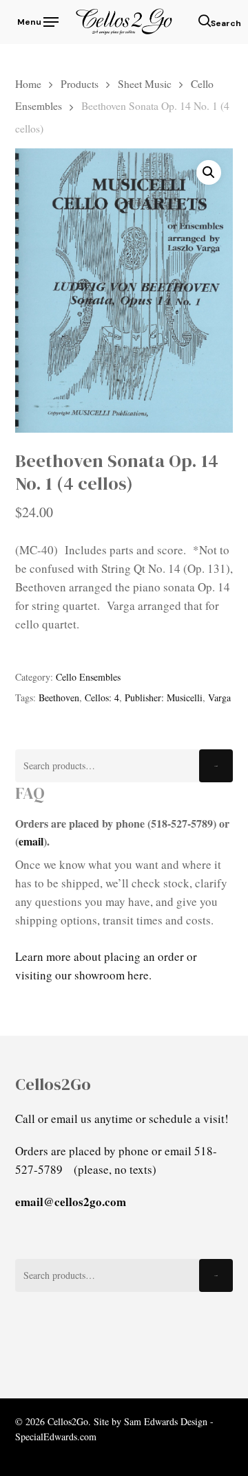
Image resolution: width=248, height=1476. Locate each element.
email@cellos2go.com (70, 1201)
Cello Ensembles (88, 676)
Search (216, 766)
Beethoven (59, 697)
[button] (37, 20)
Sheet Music (145, 83)
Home (28, 83)
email (31, 841)
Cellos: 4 (102, 697)
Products (80, 83)
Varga (219, 697)
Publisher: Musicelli (164, 697)
